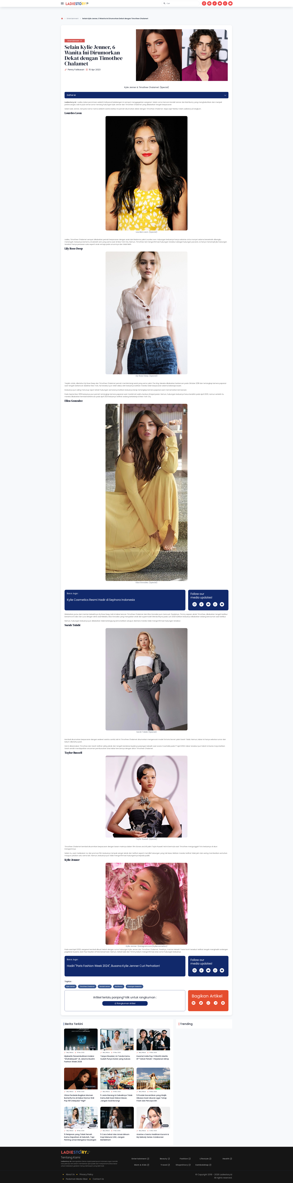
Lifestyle (129, 1047)
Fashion (92, 1047)
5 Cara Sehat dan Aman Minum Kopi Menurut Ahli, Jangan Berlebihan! (114, 1137)
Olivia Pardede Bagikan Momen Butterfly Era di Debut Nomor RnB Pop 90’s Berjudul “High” (79, 1098)
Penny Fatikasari (76, 69)
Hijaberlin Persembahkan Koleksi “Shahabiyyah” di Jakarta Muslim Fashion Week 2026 (79, 1059)
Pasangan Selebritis (134, 986)
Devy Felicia (69, 1052)
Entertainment (73, 18)
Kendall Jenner (105, 986)
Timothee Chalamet (87, 986)
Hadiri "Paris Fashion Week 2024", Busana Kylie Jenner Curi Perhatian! (113, 966)
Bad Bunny (118, 986)
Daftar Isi (71, 95)
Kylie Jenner (70, 986)
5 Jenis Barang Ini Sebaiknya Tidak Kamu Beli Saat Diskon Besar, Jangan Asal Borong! (116, 1098)
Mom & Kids (140, 1165)
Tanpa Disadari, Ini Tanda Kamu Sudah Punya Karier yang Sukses (115, 1057)
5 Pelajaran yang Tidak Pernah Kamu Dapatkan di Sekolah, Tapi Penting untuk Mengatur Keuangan (80, 1137)
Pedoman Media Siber (77, 1179)
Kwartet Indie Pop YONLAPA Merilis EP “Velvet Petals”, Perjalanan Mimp (153, 1057)
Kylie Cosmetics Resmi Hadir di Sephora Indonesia (101, 600)
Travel (164, 1165)
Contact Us (98, 1179)
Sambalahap (202, 1165)
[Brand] (76, 3)
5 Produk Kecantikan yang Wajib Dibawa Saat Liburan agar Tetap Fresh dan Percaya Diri (152, 1098)
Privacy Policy (86, 1174)
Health (226, 1158)
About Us (70, 1174)
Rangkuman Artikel (126, 1003)
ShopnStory (182, 1165)
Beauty (165, 1087)
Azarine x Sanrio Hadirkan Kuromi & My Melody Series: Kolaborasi (153, 1135)
